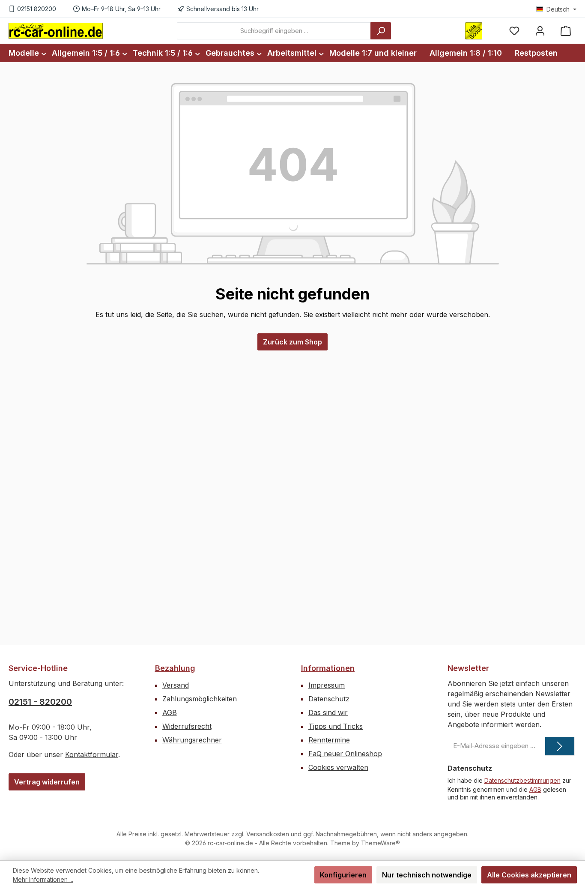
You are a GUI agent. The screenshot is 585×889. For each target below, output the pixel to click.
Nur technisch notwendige (427, 875)
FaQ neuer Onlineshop (345, 753)
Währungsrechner (192, 740)
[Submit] (560, 746)
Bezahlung (175, 668)
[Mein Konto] (540, 30)
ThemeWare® (380, 843)
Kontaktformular (91, 754)
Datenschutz (328, 698)
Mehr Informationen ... (43, 879)
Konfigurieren (343, 875)
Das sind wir (328, 712)
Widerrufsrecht (187, 726)
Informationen (328, 668)
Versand (175, 685)
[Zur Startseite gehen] (56, 30)
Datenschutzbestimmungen (522, 780)
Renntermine (329, 740)
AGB (169, 712)
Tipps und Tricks (335, 726)
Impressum (326, 685)
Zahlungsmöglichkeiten (199, 698)
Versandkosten (267, 834)
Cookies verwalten (338, 767)
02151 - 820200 (40, 702)
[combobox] (274, 30)
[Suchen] (380, 30)
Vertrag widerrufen (47, 782)
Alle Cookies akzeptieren (529, 875)
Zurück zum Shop (292, 342)
